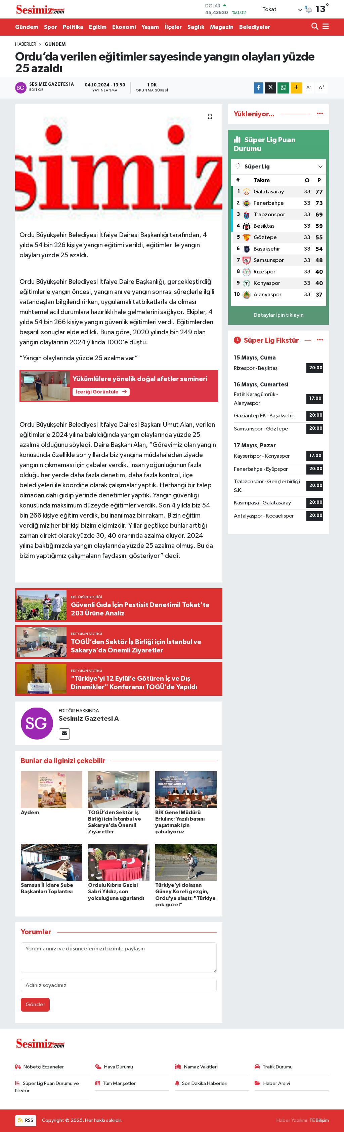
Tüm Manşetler (119, 1083)
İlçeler (173, 27)
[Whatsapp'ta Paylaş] (283, 87)
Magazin (221, 27)
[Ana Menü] (324, 27)
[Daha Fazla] (296, 87)
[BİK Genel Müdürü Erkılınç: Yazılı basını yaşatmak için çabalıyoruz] (186, 789)
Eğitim (97, 27)
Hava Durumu (118, 1066)
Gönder (35, 1005)
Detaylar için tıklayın (279, 315)
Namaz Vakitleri (201, 1066)
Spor (50, 27)
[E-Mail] (64, 734)
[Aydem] (51, 789)
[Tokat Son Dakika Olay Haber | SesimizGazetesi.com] (40, 9)
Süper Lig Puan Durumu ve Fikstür (47, 1087)
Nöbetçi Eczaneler (44, 1066)
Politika (73, 27)
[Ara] (315, 27)
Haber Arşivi (276, 1083)
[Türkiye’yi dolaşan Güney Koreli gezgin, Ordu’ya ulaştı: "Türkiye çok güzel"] (186, 862)
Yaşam (150, 27)
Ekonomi (124, 27)
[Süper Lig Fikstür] (320, 340)
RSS (28, 1120)
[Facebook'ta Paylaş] (258, 87)
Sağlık (195, 27)
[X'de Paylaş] (270, 87)
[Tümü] (320, 114)
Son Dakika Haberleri (204, 1083)
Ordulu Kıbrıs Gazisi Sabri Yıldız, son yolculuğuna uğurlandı (116, 891)
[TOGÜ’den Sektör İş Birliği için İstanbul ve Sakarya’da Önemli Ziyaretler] (118, 789)
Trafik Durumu (278, 1066)
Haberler (25, 44)
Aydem (30, 812)
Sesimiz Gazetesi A (89, 718)
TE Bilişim (319, 1120)
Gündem (26, 27)
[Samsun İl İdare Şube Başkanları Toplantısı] (51, 862)
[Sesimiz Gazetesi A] (37, 723)
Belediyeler (254, 27)
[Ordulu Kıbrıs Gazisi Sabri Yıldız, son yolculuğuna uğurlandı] (118, 862)
